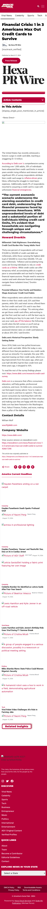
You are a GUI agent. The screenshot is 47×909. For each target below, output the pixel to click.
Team (4, 849)
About (4, 845)
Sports (30, 15)
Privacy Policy (13, 890)
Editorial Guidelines (11, 857)
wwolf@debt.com (9, 425)
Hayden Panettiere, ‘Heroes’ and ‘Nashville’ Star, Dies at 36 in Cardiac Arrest (22, 550)
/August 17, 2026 (7, 638)
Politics (4, 666)
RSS (19, 887)
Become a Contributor (12, 853)
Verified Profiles (9, 834)
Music (4, 815)
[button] (38, 6)
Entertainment (8, 826)
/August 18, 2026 (37, 555)
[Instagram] (2, 781)
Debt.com (6, 381)
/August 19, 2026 (7, 518)
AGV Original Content (12, 830)
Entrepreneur (8, 811)
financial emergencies (21, 190)
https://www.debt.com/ (12, 435)
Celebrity (19, 15)
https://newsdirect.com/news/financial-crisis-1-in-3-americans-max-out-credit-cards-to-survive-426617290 (22, 446)
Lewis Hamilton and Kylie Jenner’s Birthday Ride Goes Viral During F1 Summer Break (23, 629)
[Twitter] (7, 781)
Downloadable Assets (33, 887)
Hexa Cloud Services (23, 901)
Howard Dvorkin (13, 237)
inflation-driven (30, 178)
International (8, 823)
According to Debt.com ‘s (13, 163)
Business (6, 807)
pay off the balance (23, 321)
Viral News (6, 15)
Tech (39, 15)
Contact (5, 861)
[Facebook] (12, 781)
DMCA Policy (9, 887)
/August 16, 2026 (7, 679)
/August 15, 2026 (7, 719)
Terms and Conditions (31, 890)
